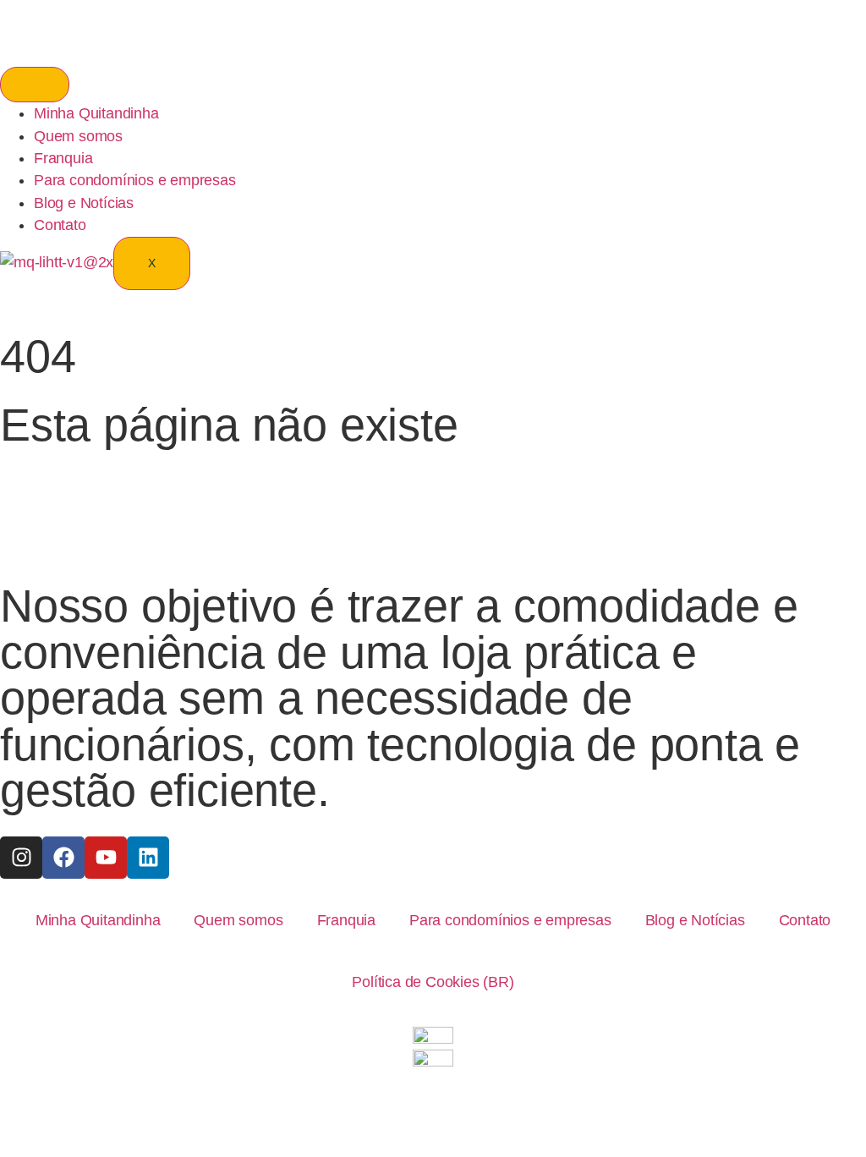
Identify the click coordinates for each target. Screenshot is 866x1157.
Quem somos (78, 136)
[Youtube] (106, 857)
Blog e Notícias (84, 203)
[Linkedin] (148, 857)
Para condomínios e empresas (135, 180)
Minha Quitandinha (96, 113)
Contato (60, 225)
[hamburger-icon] (34, 84)
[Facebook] (63, 857)
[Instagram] (21, 857)
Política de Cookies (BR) (432, 981)
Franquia (63, 158)
